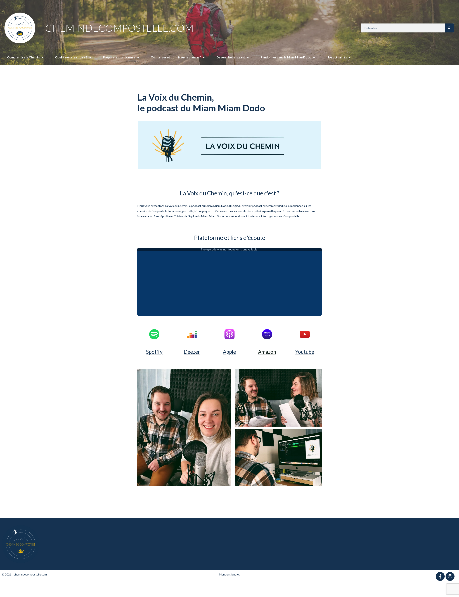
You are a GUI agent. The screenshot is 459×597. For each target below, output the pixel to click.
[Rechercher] (449, 27)
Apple (229, 352)
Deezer (192, 352)
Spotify (154, 352)
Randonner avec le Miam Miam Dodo (286, 57)
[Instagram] (450, 576)
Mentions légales (229, 574)
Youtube (304, 352)
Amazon (267, 352)
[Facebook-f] (440, 576)
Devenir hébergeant (230, 57)
